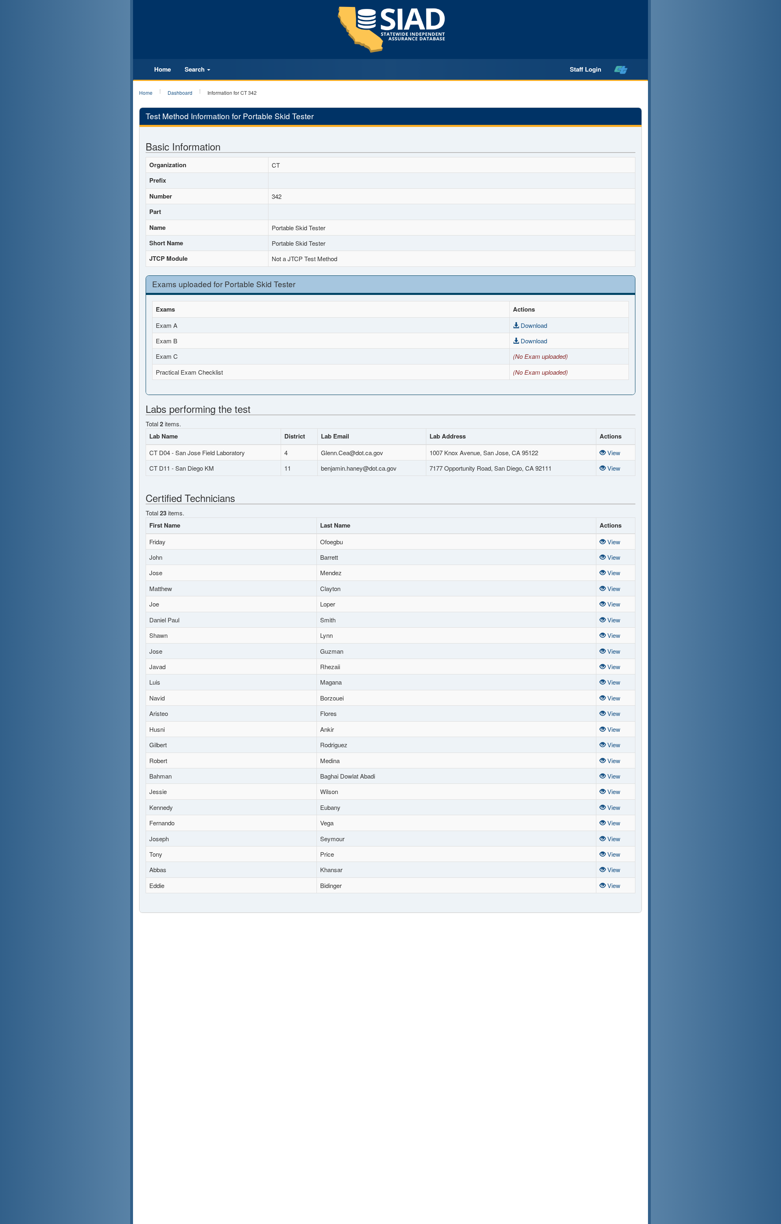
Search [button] (195, 69)
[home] (621, 69)
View (613, 452)
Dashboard (180, 92)
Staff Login (585, 69)
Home (162, 69)
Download (533, 325)
